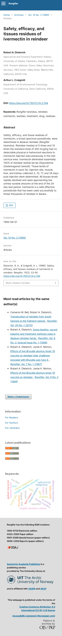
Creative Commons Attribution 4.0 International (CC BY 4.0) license (37, 609)
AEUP (43, 588)
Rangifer (13, 3)
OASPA (31, 588)
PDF (10, 205)
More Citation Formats (18, 282)
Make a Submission (18, 396)
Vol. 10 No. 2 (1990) (38, 14)
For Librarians (12, 427)
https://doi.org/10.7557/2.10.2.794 (28, 103)
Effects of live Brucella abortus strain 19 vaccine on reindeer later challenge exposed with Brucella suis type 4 (32, 355)
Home (6, 14)
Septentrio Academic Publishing (23, 564)
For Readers (11, 417)
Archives (19, 14)
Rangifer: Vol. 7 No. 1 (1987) (26, 364)
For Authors (11, 422)
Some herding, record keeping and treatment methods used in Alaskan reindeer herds (33, 334)
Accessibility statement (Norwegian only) (33, 616)
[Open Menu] (3, 3)
